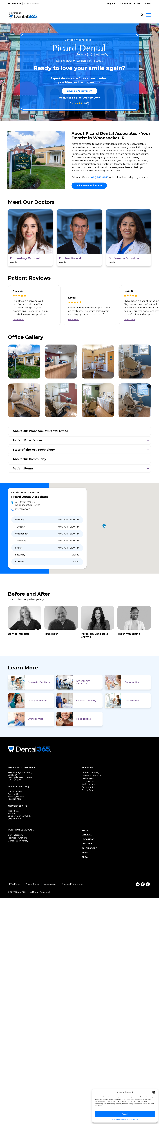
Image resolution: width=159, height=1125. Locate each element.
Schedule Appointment (79, 91)
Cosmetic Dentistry (39, 682)
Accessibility (50, 884)
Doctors (87, 844)
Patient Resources (130, 3)
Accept (125, 1114)
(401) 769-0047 (91, 97)
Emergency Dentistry (83, 682)
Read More (18, 319)
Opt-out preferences (118, 1119)
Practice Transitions (17, 838)
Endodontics (132, 682)
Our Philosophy (15, 835)
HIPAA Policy (14, 884)
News (148, 3)
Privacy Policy (132, 1119)
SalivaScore (89, 848)
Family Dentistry (37, 700)
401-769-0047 (22, 509)
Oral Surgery (132, 700)
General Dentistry (86, 700)
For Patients (14, 3)
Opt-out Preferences (72, 884)
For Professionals (31, 3)
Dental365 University (18, 841)
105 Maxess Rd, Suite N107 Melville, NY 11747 (16, 794)
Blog (85, 857)
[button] (154, 1092)
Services (87, 835)
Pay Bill (111, 3)
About (86, 830)
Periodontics (83, 718)
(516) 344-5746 (14, 780)
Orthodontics (35, 718)
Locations (88, 839)
